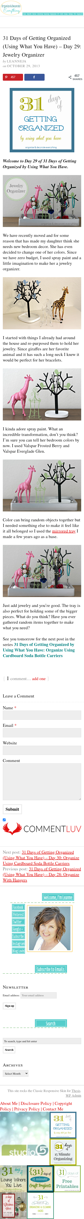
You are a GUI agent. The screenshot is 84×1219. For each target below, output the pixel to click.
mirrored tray (64, 531)
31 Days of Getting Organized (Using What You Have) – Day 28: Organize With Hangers (42, 874)
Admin (73, 1095)
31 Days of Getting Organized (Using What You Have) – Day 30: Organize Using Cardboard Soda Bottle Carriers (41, 857)
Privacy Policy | (28, 1109)
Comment (11, 760)
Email (10, 725)
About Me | (10, 1103)
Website (10, 743)
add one (39, 678)
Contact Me (53, 1109)
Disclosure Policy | (38, 1103)
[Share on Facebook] (34, 77)
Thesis (76, 1090)
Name (9, 708)
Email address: (11, 995)
